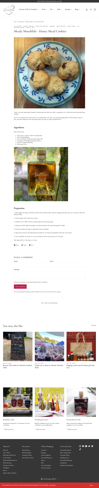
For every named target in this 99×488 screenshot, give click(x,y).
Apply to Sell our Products (9, 473)
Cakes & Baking (28, 26)
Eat (51, 9)
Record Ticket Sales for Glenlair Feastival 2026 (17, 366)
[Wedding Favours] (49, 402)
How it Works (6, 453)
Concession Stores (27, 455)
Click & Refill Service (46, 458)
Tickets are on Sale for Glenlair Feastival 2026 (49, 366)
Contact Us (44, 450)
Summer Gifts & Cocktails (28, 9)
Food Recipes (21, 21)
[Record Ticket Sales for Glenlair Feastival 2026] (17, 346)
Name (16, 261)
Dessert (52, 26)
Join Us (5, 470)
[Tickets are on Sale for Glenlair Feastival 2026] (49, 346)
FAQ (42, 463)
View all (93, 325)
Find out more (9, 429)
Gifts (59, 9)
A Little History (7, 458)
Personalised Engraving (66, 460)
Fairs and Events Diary (27, 458)
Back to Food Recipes (51, 303)
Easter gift (64, 118)
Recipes (68, 9)
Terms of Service (53, 292)
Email (51, 261)
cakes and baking (42, 26)
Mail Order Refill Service (9, 455)
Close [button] (91, 485)
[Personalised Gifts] (81, 402)
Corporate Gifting (64, 455)
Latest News (71, 26)
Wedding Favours (64, 458)
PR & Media (6, 468)
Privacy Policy (43, 292)
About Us (5, 450)
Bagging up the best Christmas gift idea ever (81, 366)
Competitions (63, 463)
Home (15, 21)
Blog (77, 9)
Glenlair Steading (26, 453)
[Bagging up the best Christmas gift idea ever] (81, 346)
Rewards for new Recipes (66, 465)
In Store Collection (46, 455)
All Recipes (18, 26)
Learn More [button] (52, 485)
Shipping (43, 453)
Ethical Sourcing (7, 463)
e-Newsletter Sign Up (65, 450)
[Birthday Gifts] (17, 402)
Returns (43, 460)
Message (16, 270)
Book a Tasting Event (65, 453)
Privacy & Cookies (46, 468)
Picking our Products (8, 465)
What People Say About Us (10, 460)
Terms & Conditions (46, 465)
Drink (44, 9)
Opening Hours (26, 450)
